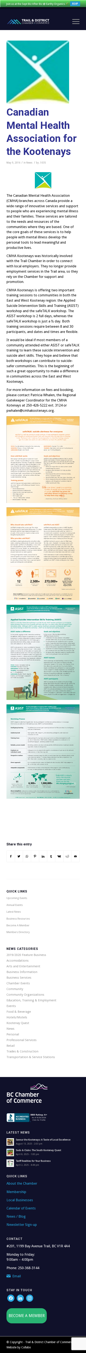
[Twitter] (20, 1298)
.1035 (42, 162)
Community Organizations (25, 995)
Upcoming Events (16, 898)
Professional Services (21, 1040)
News (29, 162)
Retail (10, 1046)
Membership (16, 1192)
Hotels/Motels (16, 1017)
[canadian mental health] (37, 72)
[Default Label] (29, 1298)
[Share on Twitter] (19, 856)
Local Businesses (19, 1200)
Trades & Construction (22, 1051)
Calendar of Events (21, 1208)
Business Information (21, 972)
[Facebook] (10, 1298)
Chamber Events (18, 983)
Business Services (18, 977)
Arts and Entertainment (23, 966)
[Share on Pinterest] (35, 856)
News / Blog (16, 1216)
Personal (12, 1034)
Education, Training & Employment (31, 1000)
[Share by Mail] (75, 856)
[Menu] (74, 21)
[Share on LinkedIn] (43, 856)
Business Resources (18, 918)
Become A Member (17, 925)
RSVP (75, 3)
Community (14, 989)
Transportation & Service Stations (30, 1057)
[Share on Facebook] (11, 856)
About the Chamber (21, 1183)
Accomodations (17, 960)
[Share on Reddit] (67, 856)
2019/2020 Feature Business (26, 955)
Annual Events (14, 905)
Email (16, 1276)
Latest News (13, 911)
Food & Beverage (18, 1012)
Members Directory (18, 932)
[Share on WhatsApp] (27, 856)
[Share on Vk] (59, 856)
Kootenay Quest (17, 1023)
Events (11, 1006)
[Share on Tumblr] (51, 856)
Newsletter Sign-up (21, 1224)
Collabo (26, 1347)
